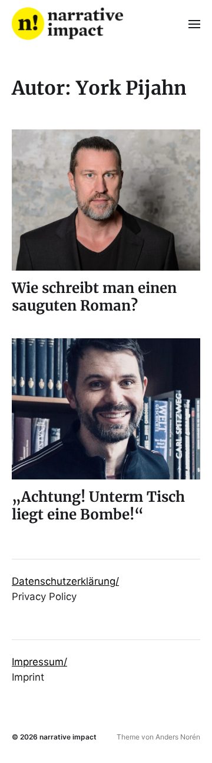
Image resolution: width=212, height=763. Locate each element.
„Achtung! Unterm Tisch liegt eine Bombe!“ (98, 506)
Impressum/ (39, 662)
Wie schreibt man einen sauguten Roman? (94, 297)
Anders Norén (177, 736)
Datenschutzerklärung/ (65, 581)
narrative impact (68, 736)
